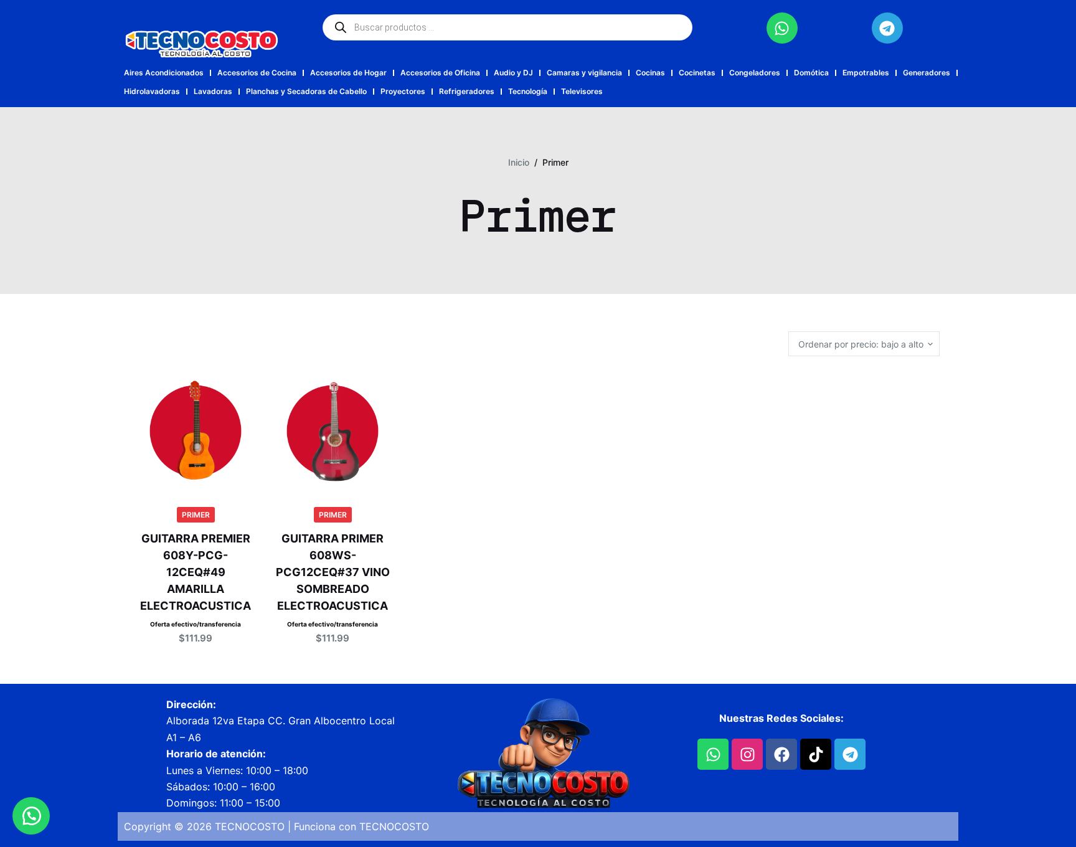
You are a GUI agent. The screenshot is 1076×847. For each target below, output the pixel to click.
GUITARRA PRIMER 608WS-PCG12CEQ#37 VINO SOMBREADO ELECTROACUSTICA (333, 572)
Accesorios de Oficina (440, 72)
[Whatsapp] (782, 28)
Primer (196, 514)
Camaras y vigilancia (584, 72)
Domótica (811, 72)
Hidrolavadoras (152, 91)
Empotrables (865, 72)
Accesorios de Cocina (256, 72)
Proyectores (402, 91)
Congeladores (754, 72)
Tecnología (527, 91)
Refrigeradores (466, 91)
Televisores (582, 91)
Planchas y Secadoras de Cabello (306, 91)
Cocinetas (697, 72)
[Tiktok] (815, 754)
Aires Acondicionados (164, 72)
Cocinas (650, 72)
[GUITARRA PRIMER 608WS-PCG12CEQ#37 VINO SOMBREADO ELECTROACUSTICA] (332, 431)
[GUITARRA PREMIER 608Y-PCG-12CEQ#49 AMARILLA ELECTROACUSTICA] (195, 431)
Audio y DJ (513, 72)
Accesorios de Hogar (348, 72)
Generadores (926, 72)
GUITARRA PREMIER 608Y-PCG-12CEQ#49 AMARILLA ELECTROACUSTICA (195, 572)
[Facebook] (781, 754)
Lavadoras (213, 91)
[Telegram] (887, 28)
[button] (31, 816)
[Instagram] (747, 754)
